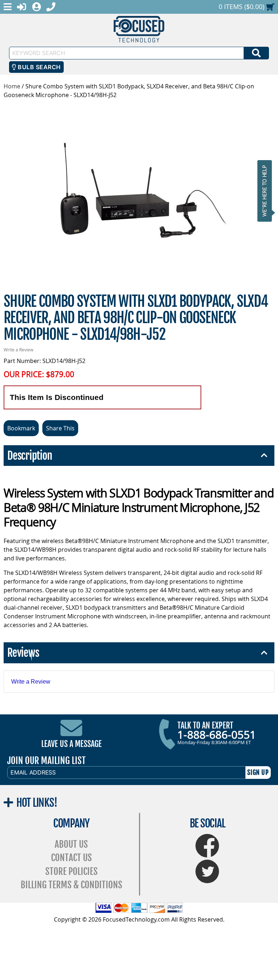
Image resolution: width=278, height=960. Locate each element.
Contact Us (71, 857)
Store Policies (71, 871)
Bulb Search (38, 67)
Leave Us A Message (71, 744)
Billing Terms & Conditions (71, 884)
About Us (71, 844)
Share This (60, 428)
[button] (267, 190)
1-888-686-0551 (216, 734)
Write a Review (18, 349)
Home (12, 86)
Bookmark (21, 428)
